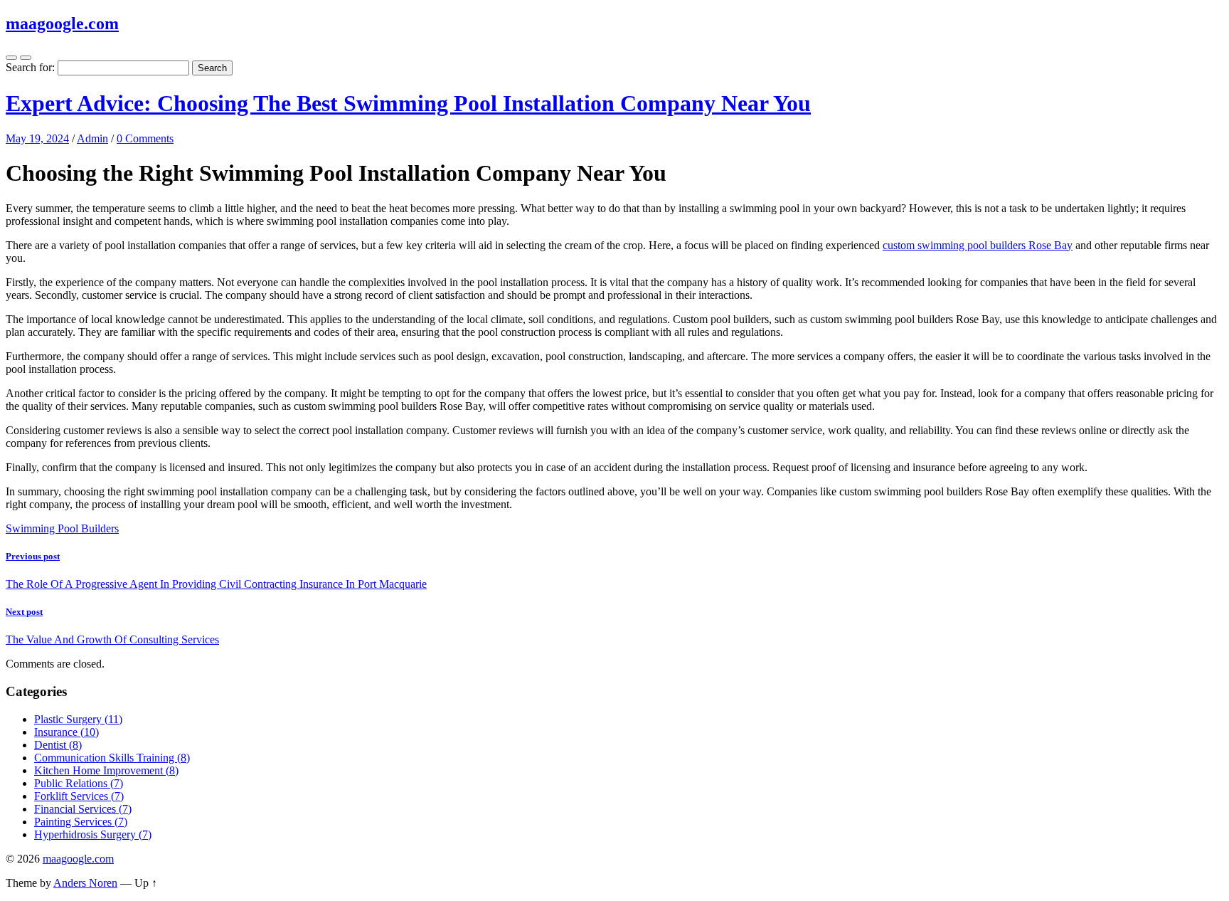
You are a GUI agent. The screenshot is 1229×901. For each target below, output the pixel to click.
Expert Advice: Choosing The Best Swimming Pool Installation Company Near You (408, 103)
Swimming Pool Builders (62, 528)
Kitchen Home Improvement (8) (106, 770)
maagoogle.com (62, 23)
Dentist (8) (58, 745)
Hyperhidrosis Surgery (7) (92, 834)
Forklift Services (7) (79, 796)
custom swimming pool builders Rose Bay (978, 245)
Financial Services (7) (83, 809)
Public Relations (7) (78, 783)
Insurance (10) (66, 732)
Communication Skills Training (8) (112, 758)
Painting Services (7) (80, 822)
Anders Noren (85, 883)
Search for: (30, 67)
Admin (92, 138)
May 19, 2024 (37, 138)
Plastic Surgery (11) (78, 719)
